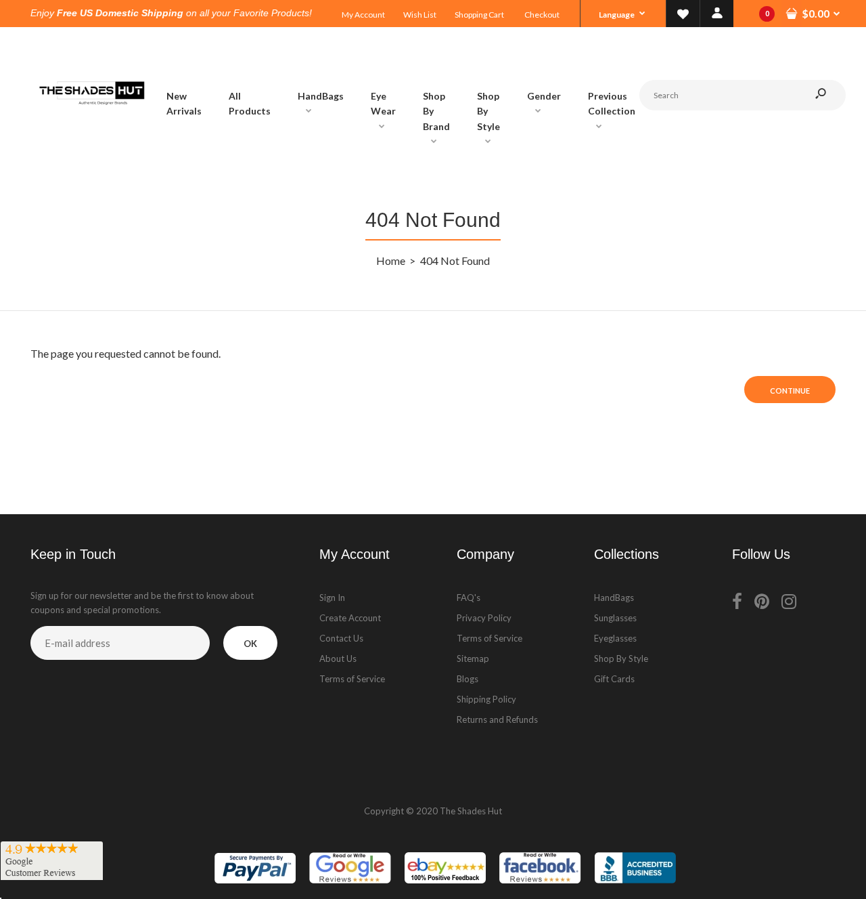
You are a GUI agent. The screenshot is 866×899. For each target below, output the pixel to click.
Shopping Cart (479, 14)
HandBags (614, 597)
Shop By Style (621, 658)
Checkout (542, 14)
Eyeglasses (615, 638)
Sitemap (473, 658)
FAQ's (468, 597)
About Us (338, 658)
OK (250, 643)
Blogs (467, 678)
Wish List (419, 14)
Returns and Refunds (497, 719)
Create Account (350, 617)
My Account (363, 14)
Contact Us (341, 638)
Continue (790, 390)
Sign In (332, 597)
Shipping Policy (486, 699)
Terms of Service (352, 678)
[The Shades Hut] (91, 149)
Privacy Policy (484, 617)
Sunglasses (615, 617)
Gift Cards (614, 678)
